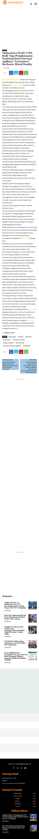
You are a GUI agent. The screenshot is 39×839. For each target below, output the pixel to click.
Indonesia (25, 238)
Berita (4, 50)
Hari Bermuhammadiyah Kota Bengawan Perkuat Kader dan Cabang (15, 617)
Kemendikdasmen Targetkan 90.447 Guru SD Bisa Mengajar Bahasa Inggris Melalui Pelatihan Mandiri (15, 656)
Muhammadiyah (17, 85)
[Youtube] (25, 768)
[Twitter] (16, 73)
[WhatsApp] (26, 73)
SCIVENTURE (26, 346)
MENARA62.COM (13, 79)
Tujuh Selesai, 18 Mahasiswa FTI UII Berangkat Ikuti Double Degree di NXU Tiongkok (15, 605)
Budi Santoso (7, 340)
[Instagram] (17, 768)
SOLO (4, 79)
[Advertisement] (19, 27)
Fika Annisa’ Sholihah (19, 340)
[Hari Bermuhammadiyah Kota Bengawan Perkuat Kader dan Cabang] (32, 618)
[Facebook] (11, 73)
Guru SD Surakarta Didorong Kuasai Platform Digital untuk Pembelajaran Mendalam (9, 365)
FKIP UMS (20, 337)
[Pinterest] (21, 73)
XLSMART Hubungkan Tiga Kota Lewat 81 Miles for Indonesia (14, 643)
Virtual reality (12, 337)
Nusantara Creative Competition (12, 346)
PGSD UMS (28, 337)
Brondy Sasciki (20, 343)
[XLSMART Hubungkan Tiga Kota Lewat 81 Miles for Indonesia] (32, 644)
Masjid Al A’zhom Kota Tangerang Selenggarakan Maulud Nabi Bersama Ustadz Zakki (14, 630)
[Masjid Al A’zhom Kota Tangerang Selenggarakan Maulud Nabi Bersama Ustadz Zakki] (32, 630)
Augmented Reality (8, 343)
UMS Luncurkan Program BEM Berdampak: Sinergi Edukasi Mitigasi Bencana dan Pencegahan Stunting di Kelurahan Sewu (29, 367)
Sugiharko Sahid (9, 333)
